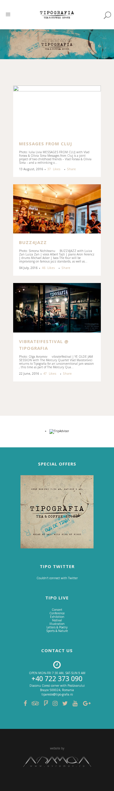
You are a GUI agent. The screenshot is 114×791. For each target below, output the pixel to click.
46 (48, 268)
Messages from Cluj (45, 143)
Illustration (57, 624)
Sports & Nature (57, 631)
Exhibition (57, 617)
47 (49, 373)
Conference (57, 613)
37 (54, 169)
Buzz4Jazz (33, 242)
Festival (57, 620)
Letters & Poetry (57, 627)
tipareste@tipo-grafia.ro (57, 694)
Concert (57, 610)
